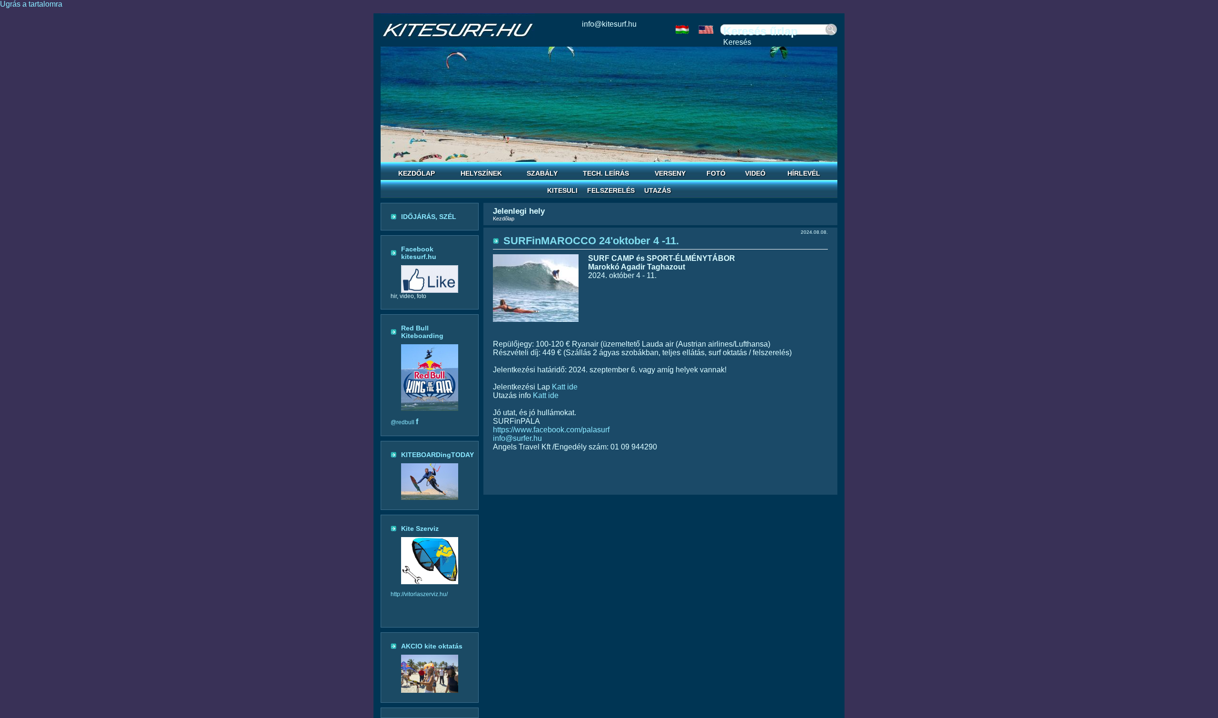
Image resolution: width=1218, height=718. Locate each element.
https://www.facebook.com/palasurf (551, 430)
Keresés (737, 42)
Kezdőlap (503, 218)
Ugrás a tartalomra (31, 4)
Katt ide (565, 387)
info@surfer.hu (517, 438)
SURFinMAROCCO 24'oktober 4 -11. (591, 241)
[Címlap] (458, 30)
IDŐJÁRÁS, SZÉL (428, 216)
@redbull (404, 422)
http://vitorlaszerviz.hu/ (419, 594)
